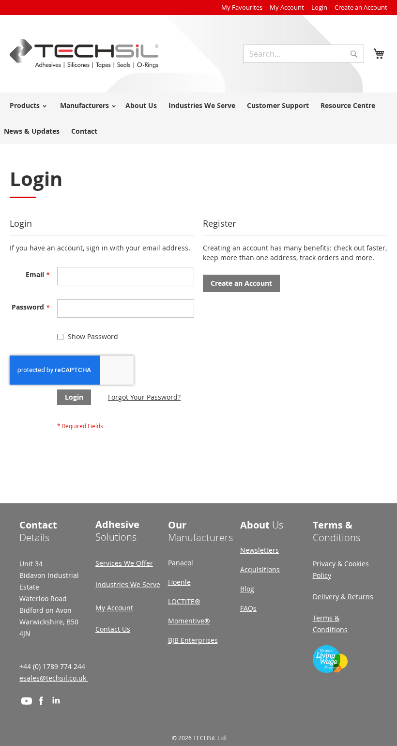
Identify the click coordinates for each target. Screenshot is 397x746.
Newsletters (259, 550)
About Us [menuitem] (141, 105)
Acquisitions (260, 569)
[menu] (198, 118)
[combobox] (303, 54)
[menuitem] (26, 105)
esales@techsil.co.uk (53, 678)
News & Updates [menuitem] (32, 131)
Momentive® (189, 620)
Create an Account (361, 7)
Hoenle (179, 582)
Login (319, 7)
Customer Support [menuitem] (278, 105)
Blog (247, 588)
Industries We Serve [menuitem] (201, 105)
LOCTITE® (184, 601)
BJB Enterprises (193, 640)
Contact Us (112, 629)
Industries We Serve (127, 584)
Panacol (180, 562)
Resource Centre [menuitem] (348, 105)
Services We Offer (124, 563)
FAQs (248, 608)
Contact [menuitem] (84, 131)
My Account (287, 7)
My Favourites (241, 7)
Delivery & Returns (343, 596)
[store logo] (84, 53)
